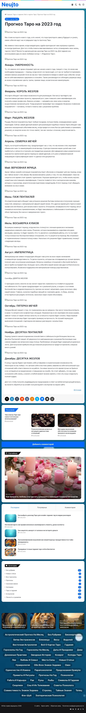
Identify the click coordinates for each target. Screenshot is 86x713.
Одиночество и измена (18, 670)
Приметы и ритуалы (24, 675)
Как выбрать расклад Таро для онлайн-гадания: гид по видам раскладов (44, 515)
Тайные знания (64, 690)
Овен (67, 665)
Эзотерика (9, 587)
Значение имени (12, 584)
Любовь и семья (29, 660)
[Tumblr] (17, 399)
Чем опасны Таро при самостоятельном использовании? (12, 417)
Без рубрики (10, 570)
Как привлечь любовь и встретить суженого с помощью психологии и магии (42, 497)
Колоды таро (74, 655)
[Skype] (37, 399)
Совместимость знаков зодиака (21, 690)
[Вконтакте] (27, 399)
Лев (14, 660)
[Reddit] (22, 399)
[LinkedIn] (12, 399)
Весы (56, 639)
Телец (79, 690)
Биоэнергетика (73, 634)
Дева (79, 650)
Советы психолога (64, 685)
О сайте (37, 706)
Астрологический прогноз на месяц (24, 634)
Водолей (68, 639)
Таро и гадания (18, 14)
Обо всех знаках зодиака (47, 665)
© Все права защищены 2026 (11, 706)
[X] (7, 399)
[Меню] (83, 5)
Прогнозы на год (48, 675)
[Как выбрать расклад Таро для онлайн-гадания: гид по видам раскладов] (10, 518)
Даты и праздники (63, 650)
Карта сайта (45, 706)
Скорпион (17, 685)
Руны (41, 680)
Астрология (10, 594)
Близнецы (44, 639)
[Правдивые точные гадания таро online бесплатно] (10, 552)
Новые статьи (11, 573)
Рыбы (51, 680)
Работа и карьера (16, 680)
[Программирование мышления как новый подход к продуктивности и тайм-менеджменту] (10, 543)
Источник (77, 390)
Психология (67, 675)
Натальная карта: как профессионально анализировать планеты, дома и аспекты (34, 525)
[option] (43, 478)
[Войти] (72, 5)
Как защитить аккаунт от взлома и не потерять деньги (38, 530)
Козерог (59, 655)
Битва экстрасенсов (24, 639)
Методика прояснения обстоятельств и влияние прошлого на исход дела (67, 431)
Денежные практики (16, 655)
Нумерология (23, 665)
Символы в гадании (68, 680)
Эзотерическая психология (50, 695)
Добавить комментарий (43, 444)
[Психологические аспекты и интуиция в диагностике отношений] (43, 420)
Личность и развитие (13, 597)
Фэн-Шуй (26, 695)
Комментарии (70, 507)
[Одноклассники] (32, 399)
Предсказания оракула (68, 670)
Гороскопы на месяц (38, 650)
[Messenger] (42, 399)
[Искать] (80, 5)
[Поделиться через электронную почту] (47, 399)
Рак (32, 680)
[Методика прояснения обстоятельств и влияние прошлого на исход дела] (69, 420)
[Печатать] (52, 399)
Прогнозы (9, 580)
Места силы (48, 660)
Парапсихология (43, 670)
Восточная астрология (25, 645)
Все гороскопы (11, 577)
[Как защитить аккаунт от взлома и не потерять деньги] (10, 533)
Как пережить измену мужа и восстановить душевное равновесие (70, 625)
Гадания (69, 645)
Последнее (15, 507)
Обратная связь (56, 706)
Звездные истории (41, 655)
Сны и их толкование (38, 685)
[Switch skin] (76, 5)
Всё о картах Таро (30, 14)
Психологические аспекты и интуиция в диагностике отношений (41, 431)
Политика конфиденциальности (73, 706)
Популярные (42, 507)
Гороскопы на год (13, 650)
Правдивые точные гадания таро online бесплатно (36, 549)
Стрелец (46, 690)
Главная (9, 14)
